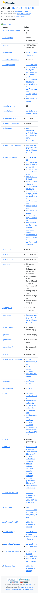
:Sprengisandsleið (31, 226)
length (6, 45)
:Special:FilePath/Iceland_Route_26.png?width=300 (31, 134)
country (6, 249)
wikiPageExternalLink (11, 145)
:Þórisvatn (31, 223)
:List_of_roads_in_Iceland (31, 559)
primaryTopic (9, 566)
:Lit (28, 369)
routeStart (7, 111)
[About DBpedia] (7, 3)
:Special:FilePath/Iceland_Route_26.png (31, 512)
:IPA (28, 359)
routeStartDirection (11, 118)
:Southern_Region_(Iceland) (31, 217)
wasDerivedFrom (10, 493)
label (5, 439)
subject (6, 381)
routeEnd (7, 52)
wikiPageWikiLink (10, 157)
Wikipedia (29, 585)
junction (6, 264)
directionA (7, 254)
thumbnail (7, 128)
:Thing (29, 393)
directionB (7, 259)
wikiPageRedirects (11, 544)
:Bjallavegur (31, 65)
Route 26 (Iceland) (22, 8)
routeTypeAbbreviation (12, 123)
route (5, 335)
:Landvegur (31, 544)
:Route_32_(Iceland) (31, 178)
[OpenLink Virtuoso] (12, 579)
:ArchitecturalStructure (31, 401)
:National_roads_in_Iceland (31, 237)
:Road (29, 388)
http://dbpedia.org (24, 14)
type (5, 354)
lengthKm (7, 308)
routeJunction (8, 65)
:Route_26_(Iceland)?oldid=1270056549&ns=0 (31, 498)
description (7, 38)
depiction (7, 507)
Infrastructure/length (11, 30)
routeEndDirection (10, 60)
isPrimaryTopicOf (10, 522)
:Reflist (30, 371)
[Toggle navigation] (35, 3)
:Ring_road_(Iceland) (31, 243)
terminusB (7, 347)
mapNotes (7, 327)
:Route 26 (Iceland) (31, 448)
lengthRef (7, 315)
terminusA (7, 339)
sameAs (6, 447)
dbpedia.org (20, 16)
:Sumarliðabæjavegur (31, 80)
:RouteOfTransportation (31, 428)
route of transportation (23, 11)
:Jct (28, 366)
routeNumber (8, 106)
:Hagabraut (31, 72)
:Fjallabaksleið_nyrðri (31, 68)
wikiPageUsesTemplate (12, 359)
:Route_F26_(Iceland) (31, 53)
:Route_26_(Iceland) (31, 524)
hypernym (7, 388)
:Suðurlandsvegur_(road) (31, 112)
